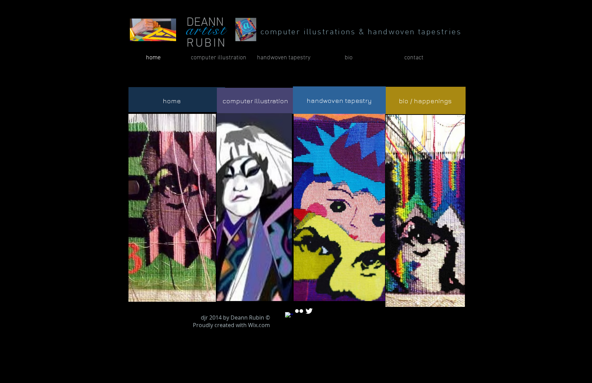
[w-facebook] (289, 316)
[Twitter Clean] (309, 311)
